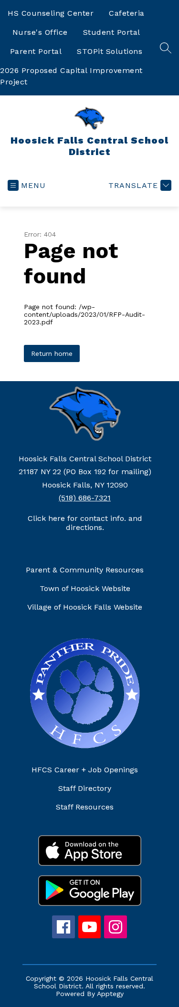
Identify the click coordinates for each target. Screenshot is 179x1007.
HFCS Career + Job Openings (85, 769)
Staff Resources (85, 806)
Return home (52, 353)
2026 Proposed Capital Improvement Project (71, 76)
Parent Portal (36, 51)
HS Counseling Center (51, 13)
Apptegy (110, 993)
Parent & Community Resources (85, 569)
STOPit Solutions (109, 51)
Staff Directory (84, 788)
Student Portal (111, 32)
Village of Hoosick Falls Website (84, 607)
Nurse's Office (40, 32)
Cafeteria (127, 13)
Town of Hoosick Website (85, 588)
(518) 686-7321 (85, 497)
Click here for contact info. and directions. (85, 523)
